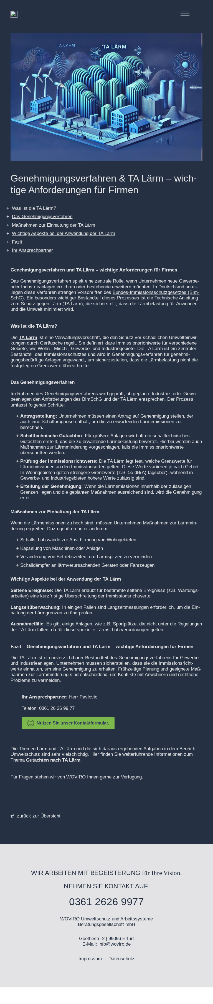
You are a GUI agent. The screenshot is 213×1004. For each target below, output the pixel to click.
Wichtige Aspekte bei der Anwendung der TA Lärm (63, 233)
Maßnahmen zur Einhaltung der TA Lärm (53, 225)
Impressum (90, 958)
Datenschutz (121, 958)
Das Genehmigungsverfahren (42, 216)
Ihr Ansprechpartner (32, 250)
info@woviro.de (114, 944)
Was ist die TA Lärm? (34, 208)
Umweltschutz (25, 754)
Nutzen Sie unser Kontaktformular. (73, 723)
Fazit (17, 242)
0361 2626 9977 (106, 901)
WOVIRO (76, 777)
